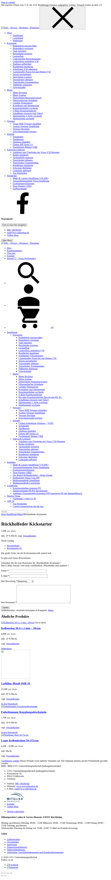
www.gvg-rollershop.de (27, 786)
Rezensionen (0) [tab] (14, 548)
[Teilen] (8, 873)
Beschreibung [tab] (13, 545)
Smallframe (12, 514)
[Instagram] (12, 867)
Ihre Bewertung (9, 581)
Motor (20, 514)
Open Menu (7, 240)
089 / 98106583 (14, 230)
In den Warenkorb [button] (9, 704)
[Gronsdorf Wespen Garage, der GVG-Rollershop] (20, 27)
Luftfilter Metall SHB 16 (15, 683)
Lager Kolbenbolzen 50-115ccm (20, 740)
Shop (3, 514)
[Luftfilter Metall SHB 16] (15, 678)
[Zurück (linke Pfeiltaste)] (2, 875)
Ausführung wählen (10, 761)
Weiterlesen (6, 648)
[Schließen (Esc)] (11, 873)
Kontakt (10, 804)
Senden (5, 607)
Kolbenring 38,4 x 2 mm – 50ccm (21, 628)
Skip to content (8, 2)
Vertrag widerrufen (15, 811)
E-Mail (5, 576)
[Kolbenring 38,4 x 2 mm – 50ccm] (18, 622)
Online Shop (12, 235)
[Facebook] (23, 213)
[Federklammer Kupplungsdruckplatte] (19, 706)
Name (4, 570)
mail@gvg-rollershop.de (18, 232)
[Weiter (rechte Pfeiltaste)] (5, 875)
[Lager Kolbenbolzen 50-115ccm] (14, 735)
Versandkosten (29, 536)
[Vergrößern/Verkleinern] (2, 873)
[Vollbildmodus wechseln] (5, 873)
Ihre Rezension (9, 602)
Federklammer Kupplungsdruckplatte (23, 712)
